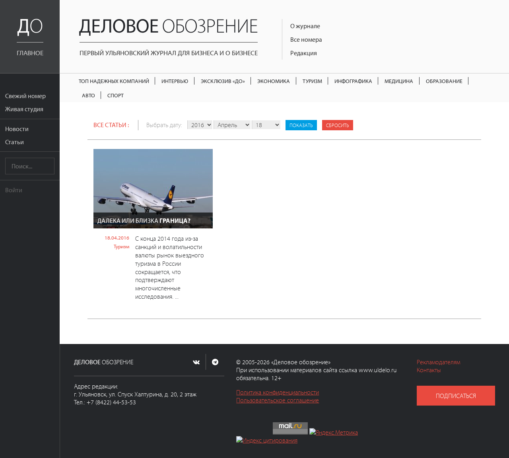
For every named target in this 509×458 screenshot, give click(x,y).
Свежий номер (25, 96)
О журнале (305, 26)
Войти (13, 190)
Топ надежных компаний (114, 81)
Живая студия (24, 109)
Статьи (14, 142)
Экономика (273, 81)
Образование (444, 81)
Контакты (429, 370)
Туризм (312, 81)
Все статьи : (111, 125)
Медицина (399, 81)
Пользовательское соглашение (277, 400)
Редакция (303, 53)
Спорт (115, 95)
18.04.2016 (117, 237)
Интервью (174, 81)
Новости (17, 129)
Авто (88, 95)
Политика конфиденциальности (277, 392)
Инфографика (353, 81)
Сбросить (337, 125)
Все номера (306, 39)
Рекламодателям (438, 362)
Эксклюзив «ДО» (223, 81)
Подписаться (456, 396)
